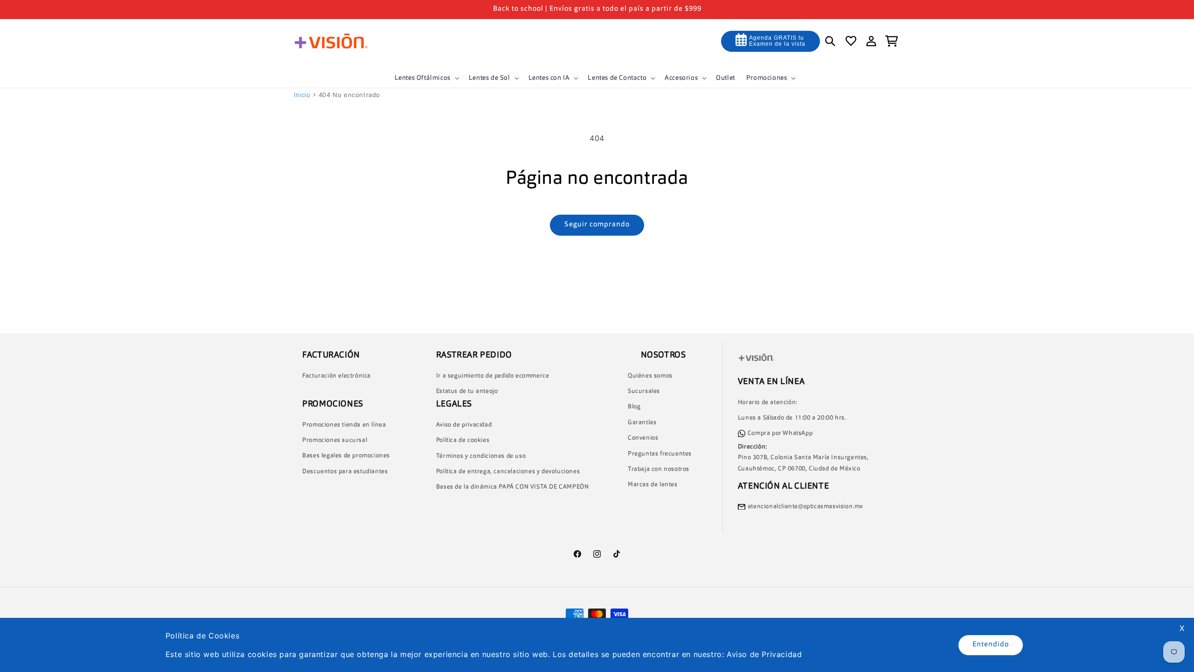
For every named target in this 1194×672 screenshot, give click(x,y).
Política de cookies (462, 440)
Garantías (642, 423)
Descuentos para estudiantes (345, 472)
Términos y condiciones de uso (481, 456)
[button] (426, 78)
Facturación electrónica (336, 375)
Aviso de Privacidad (764, 654)
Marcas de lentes (653, 485)
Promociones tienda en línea (344, 424)
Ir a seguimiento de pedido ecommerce (492, 375)
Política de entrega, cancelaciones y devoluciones (508, 472)
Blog (634, 407)
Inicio (302, 94)
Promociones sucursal (334, 440)
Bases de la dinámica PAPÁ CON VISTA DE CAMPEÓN (512, 487)
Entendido (990, 644)
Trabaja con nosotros (658, 469)
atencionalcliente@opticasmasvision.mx (805, 507)
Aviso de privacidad (464, 425)
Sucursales (644, 391)
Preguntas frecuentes (660, 453)
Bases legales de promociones (346, 456)
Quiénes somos (650, 375)
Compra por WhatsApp (780, 433)
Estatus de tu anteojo (467, 391)
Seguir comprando (597, 224)
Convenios (643, 438)
